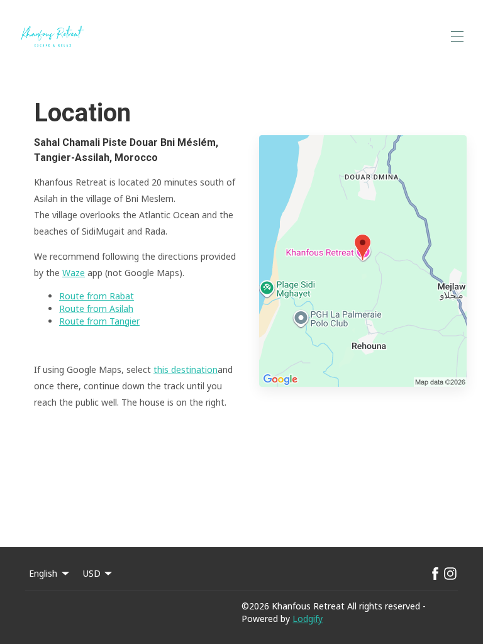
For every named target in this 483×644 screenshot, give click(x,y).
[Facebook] (435, 573)
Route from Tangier (99, 321)
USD (92, 573)
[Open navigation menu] (457, 36)
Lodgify (307, 619)
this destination (185, 369)
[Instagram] (450, 573)
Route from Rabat (96, 296)
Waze (73, 273)
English (43, 573)
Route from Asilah (96, 308)
